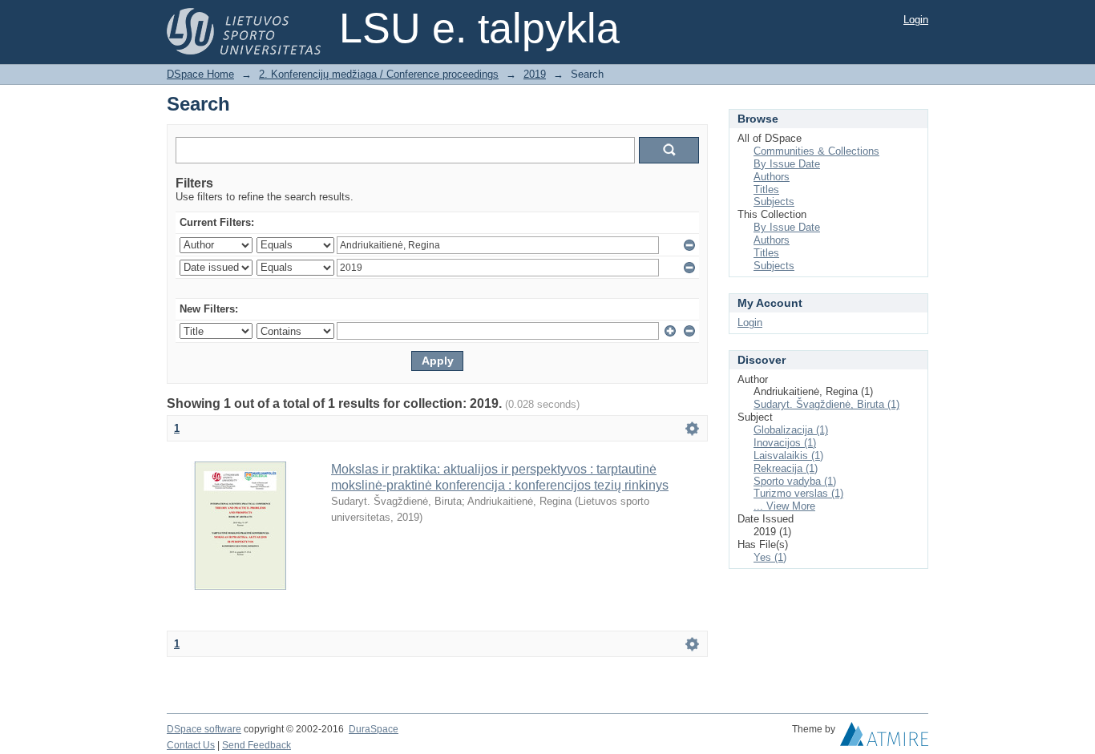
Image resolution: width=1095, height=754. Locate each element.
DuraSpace (373, 729)
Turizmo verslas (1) (798, 493)
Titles (766, 189)
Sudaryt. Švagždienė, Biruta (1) (826, 404)
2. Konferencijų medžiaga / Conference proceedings (379, 74)
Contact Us (191, 745)
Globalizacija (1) (791, 430)
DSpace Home (200, 74)
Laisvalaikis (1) (788, 456)
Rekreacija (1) (786, 468)
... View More (784, 506)
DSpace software (204, 729)
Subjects (774, 202)
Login (915, 20)
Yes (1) (770, 557)
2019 (534, 74)
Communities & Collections (816, 151)
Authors (772, 177)
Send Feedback (256, 745)
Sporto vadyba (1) (795, 481)
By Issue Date (787, 164)
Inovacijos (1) (785, 443)
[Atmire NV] (884, 738)
